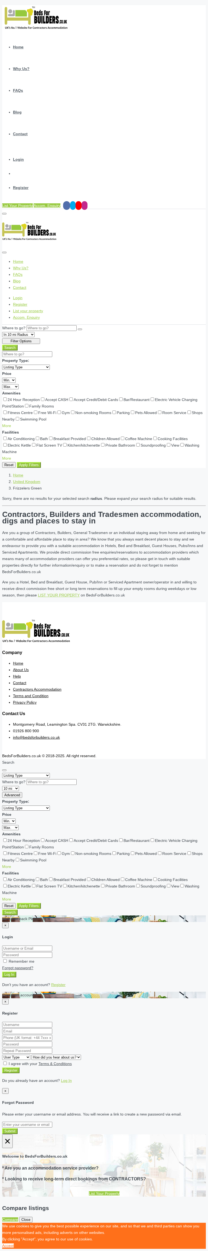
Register (20, 187)
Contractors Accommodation (37, 689)
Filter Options (21, 341)
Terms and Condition (30, 696)
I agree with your (40, 1064)
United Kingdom (26, 481)
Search (9, 348)
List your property (28, 311)
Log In (9, 974)
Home (18, 47)
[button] (6, 426)
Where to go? (13, 328)
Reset (9, 465)
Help (17, 676)
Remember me (21, 961)
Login (18, 159)
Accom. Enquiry (47, 205)
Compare (10, 1219)
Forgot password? (17, 968)
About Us (21, 670)
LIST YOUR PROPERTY (59, 595)
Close (25, 1220)
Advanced (12, 795)
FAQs (18, 90)
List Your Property (17, 205)
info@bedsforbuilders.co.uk (36, 737)
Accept (8, 1245)
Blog (17, 112)
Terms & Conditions (55, 1064)
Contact (20, 134)
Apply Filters (29, 465)
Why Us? (21, 69)
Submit (9, 1131)
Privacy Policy (25, 702)
